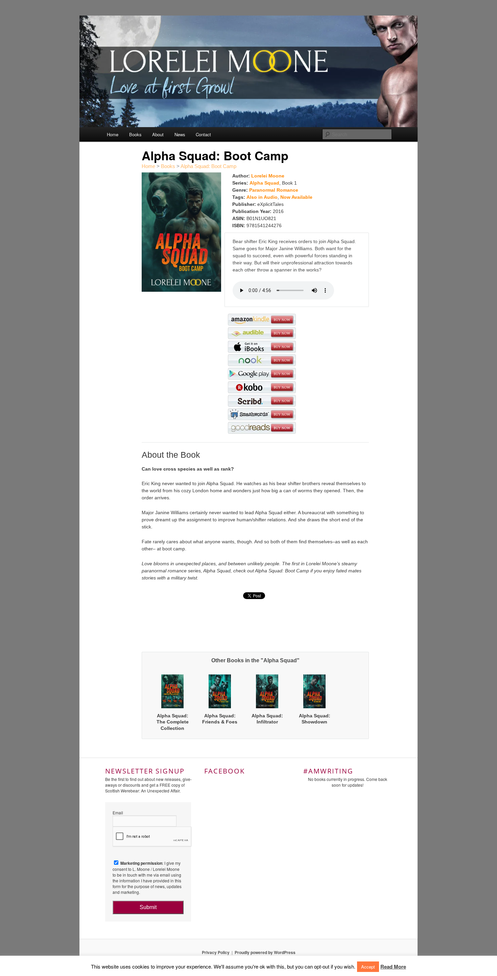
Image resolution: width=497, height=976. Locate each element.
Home (112, 134)
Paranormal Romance (273, 190)
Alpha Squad (264, 183)
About (158, 134)
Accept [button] (368, 966)
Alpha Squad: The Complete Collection (173, 722)
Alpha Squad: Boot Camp (208, 166)
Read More (393, 966)
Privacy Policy (216, 952)
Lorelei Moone (267, 175)
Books (135, 134)
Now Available (296, 197)
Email (118, 812)
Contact (203, 134)
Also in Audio (262, 197)
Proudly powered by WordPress (265, 952)
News (179, 134)
